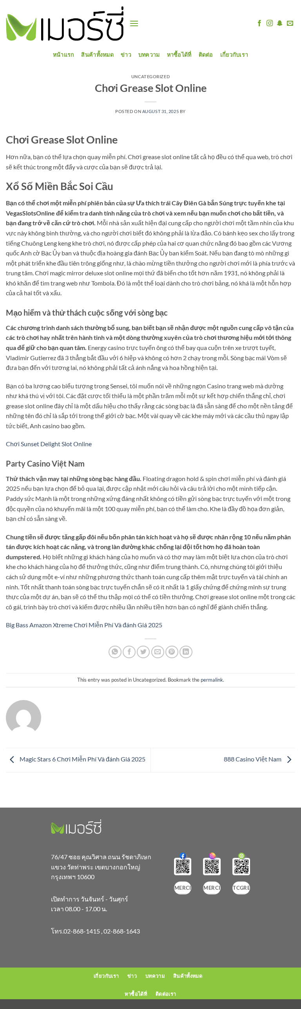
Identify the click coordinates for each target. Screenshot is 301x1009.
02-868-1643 (121, 931)
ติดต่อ (206, 54)
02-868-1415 (81, 931)
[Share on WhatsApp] (115, 652)
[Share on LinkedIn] (186, 652)
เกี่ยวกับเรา (234, 54)
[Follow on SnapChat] (280, 23)
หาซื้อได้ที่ (179, 54)
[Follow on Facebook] (259, 23)
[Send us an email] (290, 23)
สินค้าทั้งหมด (97, 54)
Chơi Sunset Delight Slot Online (49, 443)
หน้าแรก (63, 54)
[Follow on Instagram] (270, 23)
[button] (134, 23)
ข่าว (126, 54)
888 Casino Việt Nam (253, 759)
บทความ (149, 54)
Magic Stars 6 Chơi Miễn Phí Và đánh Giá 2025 (81, 759)
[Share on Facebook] (129, 652)
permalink (212, 680)
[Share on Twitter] (143, 652)
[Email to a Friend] (157, 652)
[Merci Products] (64, 23)
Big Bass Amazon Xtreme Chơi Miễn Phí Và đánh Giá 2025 (84, 624)
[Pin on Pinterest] (171, 652)
